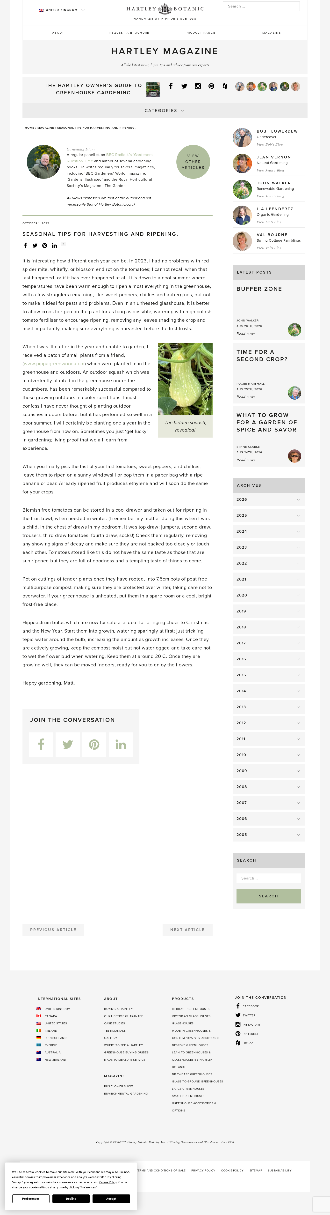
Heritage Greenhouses (190, 1009)
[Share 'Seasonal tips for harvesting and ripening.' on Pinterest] (45, 245)
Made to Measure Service (124, 1059)
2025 (242, 515)
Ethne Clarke (248, 446)
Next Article (187, 929)
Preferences (31, 1198)
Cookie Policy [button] (107, 1182)
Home (29, 127)
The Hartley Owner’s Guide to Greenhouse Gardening (93, 89)
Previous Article (53, 929)
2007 (242, 802)
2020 (242, 595)
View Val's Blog (269, 247)
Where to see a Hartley (123, 1045)
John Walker (274, 183)
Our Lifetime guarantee (123, 1016)
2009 (242, 770)
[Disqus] (117, 842)
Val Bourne (272, 234)
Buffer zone (259, 288)
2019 (241, 611)
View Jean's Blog (270, 170)
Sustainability (280, 1170)
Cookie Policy (232, 1170)
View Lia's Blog (269, 221)
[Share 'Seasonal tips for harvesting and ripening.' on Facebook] (25, 245)
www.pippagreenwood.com (54, 364)
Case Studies (114, 1023)
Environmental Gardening (126, 1093)
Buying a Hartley (118, 1009)
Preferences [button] (88, 1187)
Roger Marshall (251, 383)
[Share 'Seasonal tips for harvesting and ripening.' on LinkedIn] (54, 245)
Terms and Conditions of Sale (161, 1170)
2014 (241, 691)
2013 (241, 707)
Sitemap (256, 1170)
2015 (241, 675)
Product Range (200, 32)
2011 (241, 739)
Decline (71, 1198)
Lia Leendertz (275, 209)
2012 (241, 723)
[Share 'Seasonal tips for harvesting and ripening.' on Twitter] (35, 245)
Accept (111, 1198)
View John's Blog (271, 196)
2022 (242, 563)
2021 (241, 579)
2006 (242, 818)
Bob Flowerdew (277, 131)
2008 (242, 786)
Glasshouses (183, 1023)
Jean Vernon (274, 157)
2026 (242, 499)
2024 (242, 531)
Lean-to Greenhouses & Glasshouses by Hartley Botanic (192, 1060)
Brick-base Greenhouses (192, 1074)
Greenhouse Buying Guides (126, 1052)
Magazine (271, 32)
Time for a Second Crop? (262, 356)
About (58, 32)
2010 (241, 755)
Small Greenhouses (188, 1096)
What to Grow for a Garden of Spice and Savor (267, 422)
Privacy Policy (203, 1170)
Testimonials (115, 1030)
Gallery (110, 1038)
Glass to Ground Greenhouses (197, 1081)
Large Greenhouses (188, 1088)
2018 (241, 627)
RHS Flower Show (118, 1086)
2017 (241, 643)
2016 (241, 659)
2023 (242, 547)
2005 (242, 834)
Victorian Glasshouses (191, 1016)
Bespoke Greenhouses (190, 1045)
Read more (246, 333)
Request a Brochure (129, 32)
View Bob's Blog (270, 144)
